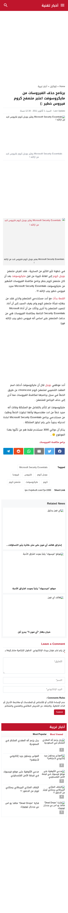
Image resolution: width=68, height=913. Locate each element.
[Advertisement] (34, 46)
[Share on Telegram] (8, 451)
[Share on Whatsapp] (29, 451)
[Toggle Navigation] (63, 5)
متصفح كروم (14, 482)
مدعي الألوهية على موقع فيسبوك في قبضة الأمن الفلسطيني (21, 773)
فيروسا (16, 475)
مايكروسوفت (19, 276)
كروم (45, 482)
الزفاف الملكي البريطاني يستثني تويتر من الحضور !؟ (22, 789)
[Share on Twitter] (50, 451)
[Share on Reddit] (19, 451)
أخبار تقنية (50, 5)
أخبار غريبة (42, 86)
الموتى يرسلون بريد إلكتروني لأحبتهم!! (24, 758)
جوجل (48, 385)
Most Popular (40, 734)
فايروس (28, 475)
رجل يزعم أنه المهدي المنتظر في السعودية (22, 742)
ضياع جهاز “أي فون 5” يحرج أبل (34, 632)
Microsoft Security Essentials (33, 467)
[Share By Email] (39, 451)
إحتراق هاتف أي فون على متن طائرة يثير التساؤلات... (34, 545)
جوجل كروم (59, 276)
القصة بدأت (59, 298)
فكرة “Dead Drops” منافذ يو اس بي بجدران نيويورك (22, 805)
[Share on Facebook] (60, 451)
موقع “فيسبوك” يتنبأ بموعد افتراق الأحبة (34, 588)
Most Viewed (56, 734)
